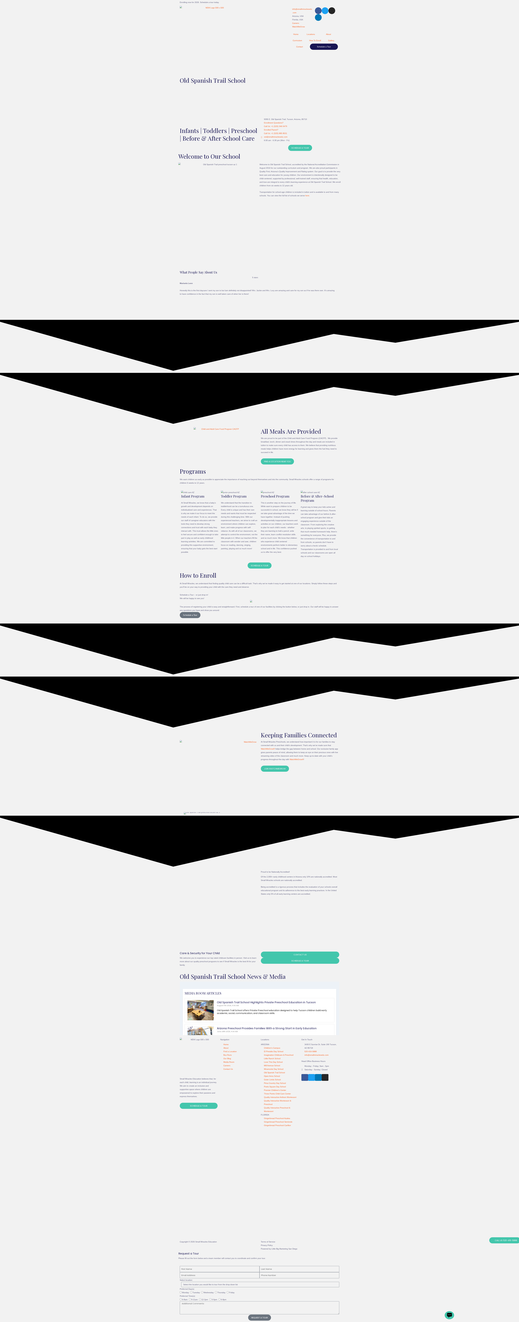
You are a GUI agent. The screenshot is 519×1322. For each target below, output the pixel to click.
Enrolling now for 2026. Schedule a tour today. (199, 2)
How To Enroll (315, 40)
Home (295, 34)
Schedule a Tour (324, 47)
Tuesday (196, 1292)
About (328, 34)
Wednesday (209, 1292)
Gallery (331, 40)
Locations (311, 34)
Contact (299, 47)
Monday (185, 1292)
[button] (185, 813)
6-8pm (223, 1299)
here (307, 195)
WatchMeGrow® (268, 749)
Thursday (221, 1292)
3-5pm (214, 1299)
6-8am (185, 1299)
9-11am (194, 1299)
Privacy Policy (267, 1245)
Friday (231, 1292)
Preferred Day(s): (187, 1289)
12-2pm (204, 1299)
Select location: (186, 1280)
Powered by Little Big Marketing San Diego (279, 1249)
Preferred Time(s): (187, 1296)
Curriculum (297, 40)
